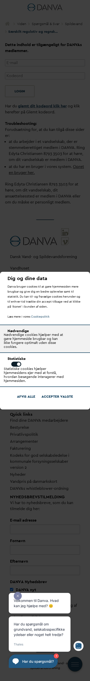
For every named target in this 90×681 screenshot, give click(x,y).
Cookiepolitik (40, 317)
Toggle (16, 364)
